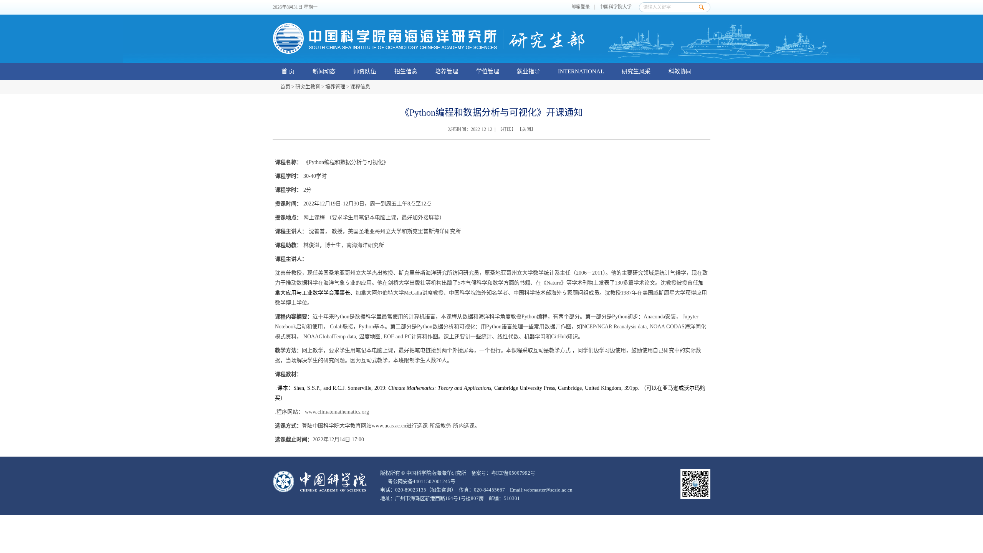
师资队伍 (364, 71)
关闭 (526, 129)
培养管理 (446, 71)
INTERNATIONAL (581, 71)
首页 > (287, 86)
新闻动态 (324, 71)
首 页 (288, 71)
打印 (506, 129)
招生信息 (405, 71)
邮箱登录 (580, 7)
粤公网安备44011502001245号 (421, 481)
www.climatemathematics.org (337, 412)
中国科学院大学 (615, 7)
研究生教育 (307, 86)
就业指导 (528, 71)
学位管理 (487, 71)
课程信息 (360, 86)
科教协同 (680, 71)
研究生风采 (636, 71)
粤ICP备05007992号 (513, 473)
